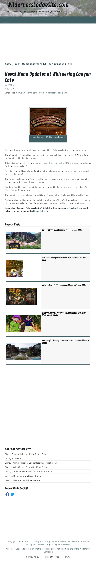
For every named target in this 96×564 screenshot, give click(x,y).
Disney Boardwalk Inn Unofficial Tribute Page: (26, 454)
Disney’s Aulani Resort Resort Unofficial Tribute (26, 467)
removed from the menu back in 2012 (52, 163)
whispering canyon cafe (33, 92)
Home (8, 64)
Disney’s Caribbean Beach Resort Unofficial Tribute (28, 471)
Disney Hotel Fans (13, 458)
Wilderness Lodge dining (56, 92)
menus (19, 92)
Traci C (11, 84)
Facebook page (76, 208)
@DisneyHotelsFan (40, 211)
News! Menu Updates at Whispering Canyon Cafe (43, 64)
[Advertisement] (48, 40)
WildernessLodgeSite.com (38, 5)
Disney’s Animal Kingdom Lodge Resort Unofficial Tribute (31, 463)
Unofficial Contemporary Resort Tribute (23, 476)
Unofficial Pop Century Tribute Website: (23, 480)
